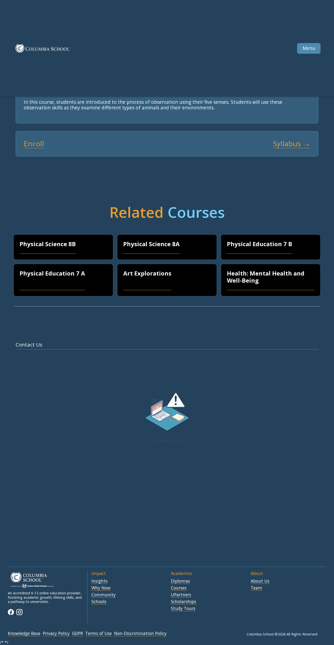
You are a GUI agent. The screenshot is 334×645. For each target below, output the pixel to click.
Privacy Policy (56, 633)
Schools (98, 601)
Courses (179, 588)
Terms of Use (98, 633)
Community (103, 595)
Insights (99, 581)
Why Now (101, 588)
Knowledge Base (24, 633)
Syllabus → (291, 143)
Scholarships (183, 601)
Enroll (34, 143)
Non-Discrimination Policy (140, 633)
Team (256, 588)
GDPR (77, 633)
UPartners (181, 595)
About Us (260, 581)
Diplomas (180, 581)
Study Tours (183, 608)
